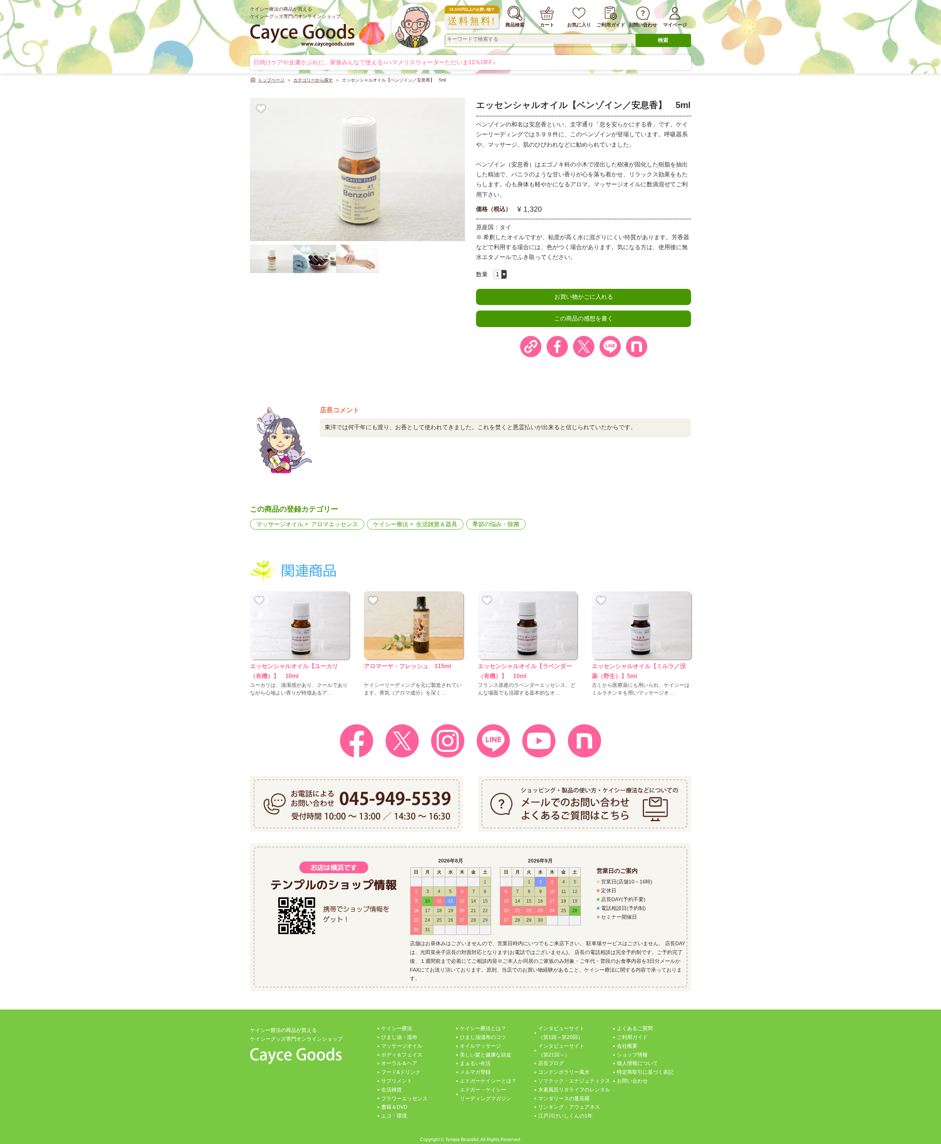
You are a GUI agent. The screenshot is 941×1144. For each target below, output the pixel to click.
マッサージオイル (279, 524)
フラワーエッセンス (404, 1098)
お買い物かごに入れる (583, 297)
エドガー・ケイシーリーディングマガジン (485, 1094)
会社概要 (627, 1046)
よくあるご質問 (635, 1028)
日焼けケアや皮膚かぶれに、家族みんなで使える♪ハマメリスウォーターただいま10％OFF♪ (374, 62)
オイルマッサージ (480, 1046)
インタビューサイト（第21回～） (561, 1050)
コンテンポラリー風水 (564, 1072)
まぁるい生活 (475, 1063)
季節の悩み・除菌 (495, 524)
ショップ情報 (632, 1055)
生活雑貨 (391, 1090)
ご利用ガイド (632, 1037)
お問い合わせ (632, 1081)
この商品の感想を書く (583, 318)
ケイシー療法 (390, 524)
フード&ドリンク (401, 1072)
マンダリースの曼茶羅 (564, 1098)
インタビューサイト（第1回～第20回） (561, 1032)
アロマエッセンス (334, 524)
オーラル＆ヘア (399, 1063)
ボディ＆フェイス (401, 1055)
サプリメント (396, 1081)
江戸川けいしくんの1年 (565, 1116)
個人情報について (637, 1063)
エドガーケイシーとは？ (488, 1081)
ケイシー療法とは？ (483, 1028)
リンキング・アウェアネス (569, 1107)
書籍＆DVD (394, 1107)
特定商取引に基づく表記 (645, 1072)
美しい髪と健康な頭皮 (485, 1055)
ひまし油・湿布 (399, 1037)
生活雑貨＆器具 (436, 524)
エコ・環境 (394, 1116)
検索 (663, 40)
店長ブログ (551, 1063)
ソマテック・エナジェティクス (574, 1081)
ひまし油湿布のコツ (483, 1037)
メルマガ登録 (475, 1072)
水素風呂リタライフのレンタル (574, 1090)
